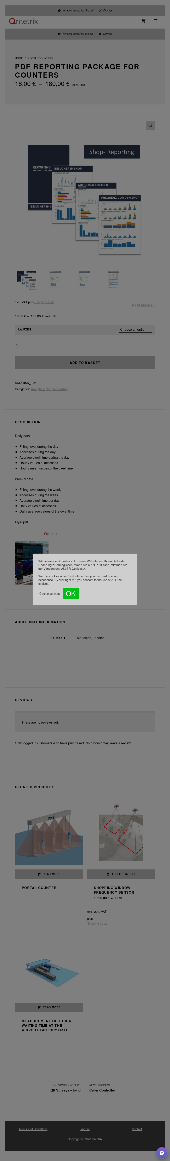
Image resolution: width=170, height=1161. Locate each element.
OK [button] (71, 593)
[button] (162, 1153)
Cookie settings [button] (49, 593)
